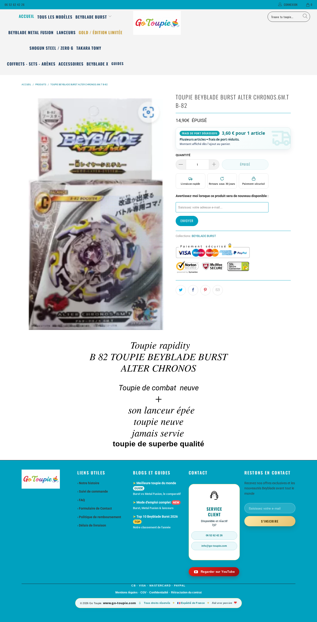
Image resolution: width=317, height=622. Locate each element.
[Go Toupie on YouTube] (214, 571)
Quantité (183, 155)
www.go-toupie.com (119, 603)
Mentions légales (126, 592)
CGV (143, 592)
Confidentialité (158, 592)
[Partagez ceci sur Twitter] (181, 290)
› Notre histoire (88, 483)
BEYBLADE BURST (204, 236)
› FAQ (81, 500)
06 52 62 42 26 (15, 5)
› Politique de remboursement (99, 517)
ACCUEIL (26, 16)
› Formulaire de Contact (94, 508)
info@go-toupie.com (214, 545)
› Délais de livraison (91, 525)
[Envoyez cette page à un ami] (218, 290)
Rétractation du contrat (186, 592)
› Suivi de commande (92, 491)
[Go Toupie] (158, 23)
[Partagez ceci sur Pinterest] (205, 290)
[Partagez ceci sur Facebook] (193, 290)
